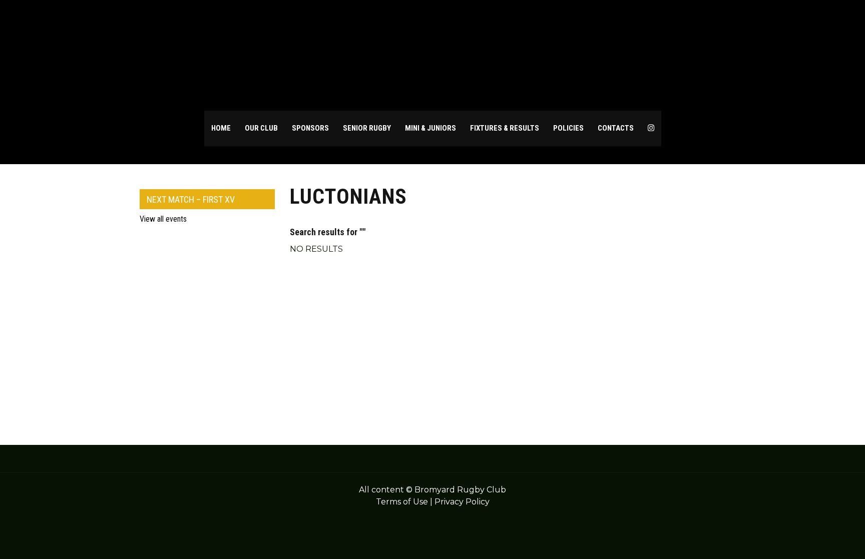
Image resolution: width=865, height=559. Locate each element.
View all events (163, 219)
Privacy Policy (462, 501)
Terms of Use (402, 501)
